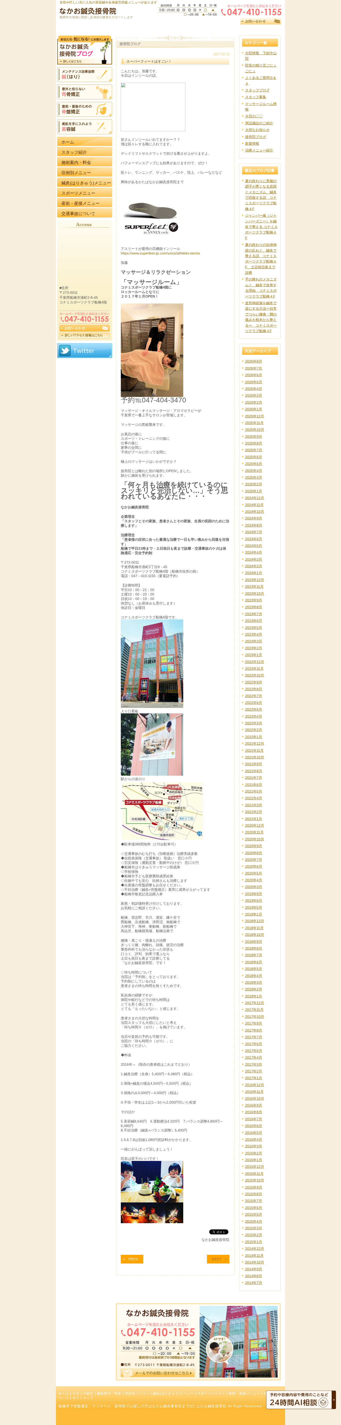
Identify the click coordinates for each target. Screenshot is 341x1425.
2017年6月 (253, 1044)
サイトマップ (82, 1398)
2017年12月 (254, 1003)
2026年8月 (253, 361)
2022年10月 (254, 675)
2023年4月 (253, 634)
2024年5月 (253, 546)
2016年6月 (253, 1126)
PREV (133, 1259)
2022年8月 (253, 689)
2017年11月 (254, 1010)
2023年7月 (253, 614)
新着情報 (252, 144)
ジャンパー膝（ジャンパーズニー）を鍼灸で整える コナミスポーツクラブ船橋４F (261, 227)
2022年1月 (253, 737)
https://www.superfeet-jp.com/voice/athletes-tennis (160, 253)
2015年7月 (253, 1201)
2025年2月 (253, 484)
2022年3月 (253, 723)
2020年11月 (254, 832)
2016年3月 (253, 1146)
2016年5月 (253, 1133)
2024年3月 (253, 559)
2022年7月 (253, 696)
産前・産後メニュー (244, 1393)
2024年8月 (253, 525)
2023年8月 (253, 607)
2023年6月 (253, 621)
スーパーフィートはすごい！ (149, 61)
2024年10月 (254, 512)
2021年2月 (253, 812)
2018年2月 (253, 989)
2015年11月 (254, 1174)
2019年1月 (253, 914)
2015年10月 (254, 1180)
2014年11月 (254, 1256)
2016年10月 (254, 1099)
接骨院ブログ (255, 137)
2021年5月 (253, 791)
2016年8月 (253, 1112)
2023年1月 (253, 655)
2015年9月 (253, 1187)
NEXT (217, 1259)
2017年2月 (253, 1071)
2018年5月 (253, 969)
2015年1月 (253, 1242)
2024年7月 (253, 532)
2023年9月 (253, 600)
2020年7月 (253, 860)
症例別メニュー (137, 1393)
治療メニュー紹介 (259, 150)
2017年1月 (253, 1078)
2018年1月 (253, 996)
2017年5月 (253, 1051)
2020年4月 (253, 880)
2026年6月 (253, 375)
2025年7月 (253, 450)
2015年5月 (253, 1214)
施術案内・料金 (109, 1393)
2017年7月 (253, 1037)
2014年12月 (254, 1249)
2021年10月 (254, 757)
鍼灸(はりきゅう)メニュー (173, 1393)
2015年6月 (253, 1208)
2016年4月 (253, 1139)
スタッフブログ (257, 90)
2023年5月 (253, 628)
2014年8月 (253, 1276)
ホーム (63, 1393)
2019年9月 (253, 894)
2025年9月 (253, 437)
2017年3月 (253, 1064)
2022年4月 (253, 716)
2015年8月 (253, 1194)
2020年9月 (253, 846)
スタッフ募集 (255, 97)
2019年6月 (253, 900)
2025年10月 (254, 430)
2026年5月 (253, 382)
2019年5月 (253, 907)
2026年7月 (253, 368)
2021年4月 (253, 798)
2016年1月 (253, 1160)
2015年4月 (253, 1221)
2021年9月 (253, 764)
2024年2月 (253, 566)
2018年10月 (254, 935)
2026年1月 (253, 409)
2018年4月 (253, 976)
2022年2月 (253, 730)
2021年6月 (253, 785)
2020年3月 (253, 887)
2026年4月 (253, 389)
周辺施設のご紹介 (259, 123)
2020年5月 (253, 873)
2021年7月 (253, 778)
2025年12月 (254, 416)
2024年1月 (253, 573)
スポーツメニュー (211, 1393)
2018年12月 (254, 921)
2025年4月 (253, 471)
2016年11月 (254, 1092)
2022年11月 (254, 669)
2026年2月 (253, 402)
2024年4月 (253, 552)
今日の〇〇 (254, 116)
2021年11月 (254, 750)
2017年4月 (253, 1057)
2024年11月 (254, 505)
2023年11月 (254, 587)
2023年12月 (254, 580)
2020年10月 (254, 839)
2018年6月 (253, 962)
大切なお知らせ (257, 130)
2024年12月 (254, 498)
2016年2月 (253, 1153)
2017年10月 (254, 1017)
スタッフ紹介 (82, 1393)
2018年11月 (254, 928)
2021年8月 (253, 771)
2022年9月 (253, 682)
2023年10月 (254, 594)
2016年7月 (253, 1119)
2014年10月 (254, 1262)
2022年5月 (253, 709)
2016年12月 (254, 1085)
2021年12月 (254, 744)
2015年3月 (253, 1228)
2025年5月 (253, 464)
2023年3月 (253, 641)
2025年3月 (253, 477)
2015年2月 (253, 1235)
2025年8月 (253, 443)
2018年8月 (253, 948)
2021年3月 (253, 805)
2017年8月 (253, 1030)
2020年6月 (253, 866)
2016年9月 (253, 1105)
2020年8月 (253, 853)
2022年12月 (254, 662)
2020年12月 (254, 825)
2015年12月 (254, 1167)
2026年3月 (253, 395)
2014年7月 (253, 1283)
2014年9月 (253, 1269)
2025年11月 (254, 423)
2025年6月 (253, 457)
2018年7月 (253, 955)
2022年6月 (253, 703)
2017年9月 (253, 1023)
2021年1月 (253, 819)
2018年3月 (253, 982)
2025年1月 (253, 491)
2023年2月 (253, 648)
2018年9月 (253, 942)
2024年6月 (253, 539)
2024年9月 (253, 518)
